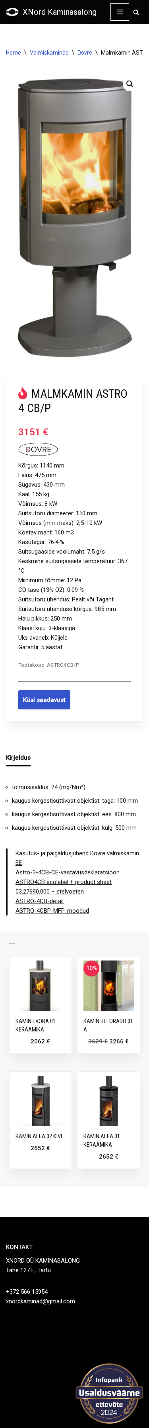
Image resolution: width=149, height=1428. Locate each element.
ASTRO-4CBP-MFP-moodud (52, 910)
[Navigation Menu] (119, 12)
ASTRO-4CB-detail (39, 901)
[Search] (136, 12)
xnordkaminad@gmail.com (40, 1301)
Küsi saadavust (44, 699)
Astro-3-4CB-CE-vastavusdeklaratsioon (67, 872)
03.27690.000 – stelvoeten (49, 891)
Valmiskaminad (49, 52)
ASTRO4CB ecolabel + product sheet (63, 882)
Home (13, 52)
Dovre (84, 52)
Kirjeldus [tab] (18, 757)
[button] (130, 84)
